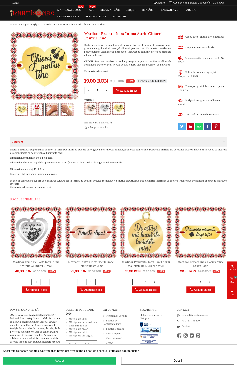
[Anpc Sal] (150, 336)
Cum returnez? (114, 338)
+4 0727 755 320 (191, 320)
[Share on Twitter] (182, 126)
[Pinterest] (198, 335)
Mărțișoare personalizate (83, 322)
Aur (92, 8)
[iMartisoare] (32, 13)
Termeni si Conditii (116, 316)
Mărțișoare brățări (79, 332)
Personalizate (95, 16)
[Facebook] (179, 335)
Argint (191, 9)
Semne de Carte (68, 16)
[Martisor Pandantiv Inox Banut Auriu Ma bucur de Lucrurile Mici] (146, 232)
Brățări (147, 9)
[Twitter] (191, 335)
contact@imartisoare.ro (195, 315)
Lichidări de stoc (78, 325)
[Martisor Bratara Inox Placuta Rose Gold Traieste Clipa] (91, 232)
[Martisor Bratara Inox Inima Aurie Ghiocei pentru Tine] (118, 108)
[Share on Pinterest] (216, 126)
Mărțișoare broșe (78, 329)
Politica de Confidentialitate (112, 322)
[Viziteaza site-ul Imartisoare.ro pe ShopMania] (150, 330)
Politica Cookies (115, 329)
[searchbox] (159, 3)
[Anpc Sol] (149, 341)
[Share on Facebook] (207, 126)
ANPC (109, 343)
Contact (186, 326)
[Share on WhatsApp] (199, 126)
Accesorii (119, 16)
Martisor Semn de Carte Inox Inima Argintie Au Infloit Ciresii (36, 264)
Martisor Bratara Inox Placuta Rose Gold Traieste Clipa (91, 264)
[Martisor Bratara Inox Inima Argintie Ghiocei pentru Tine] (104, 108)
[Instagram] (185, 335)
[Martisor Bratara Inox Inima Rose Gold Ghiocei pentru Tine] (91, 108)
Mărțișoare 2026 (70, 8)
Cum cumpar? (113, 333)
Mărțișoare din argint (81, 335)
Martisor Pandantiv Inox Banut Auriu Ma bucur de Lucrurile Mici (146, 264)
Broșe (130, 9)
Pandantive (169, 9)
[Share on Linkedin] (190, 126)
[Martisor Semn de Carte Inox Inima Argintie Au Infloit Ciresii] (36, 232)
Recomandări (110, 9)
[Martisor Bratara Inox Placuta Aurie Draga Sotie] (200, 232)
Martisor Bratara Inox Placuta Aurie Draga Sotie (201, 264)
